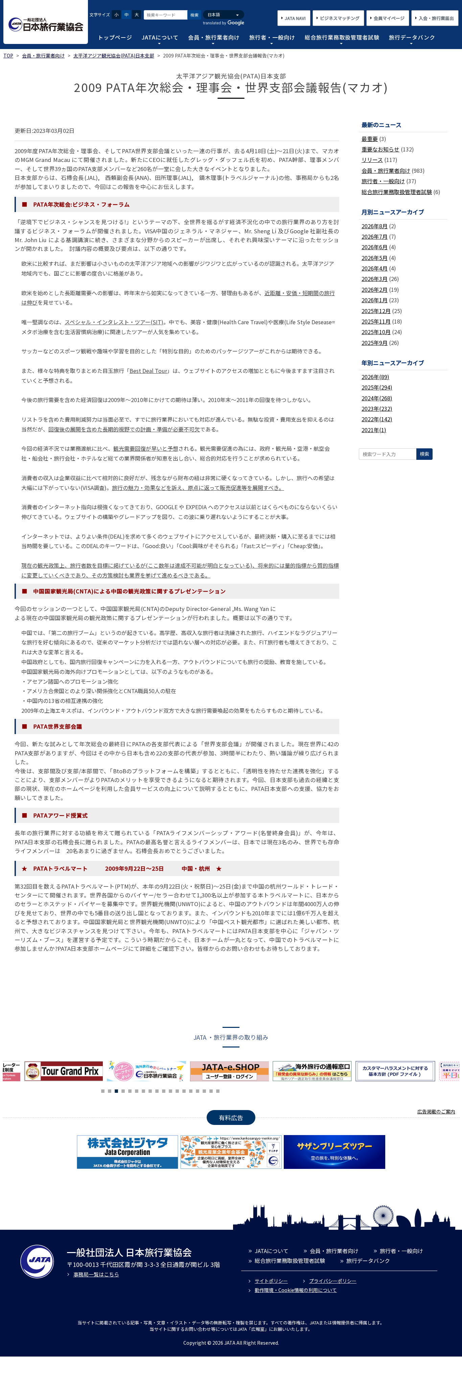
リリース (372, 160)
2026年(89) (375, 377)
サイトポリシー (271, 1280)
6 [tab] (136, 1090)
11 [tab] (170, 1090)
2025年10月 (376, 332)
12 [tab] (177, 1090)
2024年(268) (377, 398)
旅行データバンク (412, 37)
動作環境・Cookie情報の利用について (296, 1290)
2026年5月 (375, 258)
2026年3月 (375, 279)
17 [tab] (211, 1090)
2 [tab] (109, 1090)
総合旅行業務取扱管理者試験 (342, 37)
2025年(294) (377, 387)
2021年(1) (374, 430)
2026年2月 (375, 289)
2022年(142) (377, 419)
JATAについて (160, 37)
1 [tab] (102, 1090)
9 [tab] (157, 1090)
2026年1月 (375, 300)
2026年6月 (375, 247)
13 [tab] (184, 1090)
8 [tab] (150, 1090)
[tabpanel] (79, 1071)
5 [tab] (129, 1090)
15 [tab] (197, 1090)
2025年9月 (375, 342)
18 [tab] (217, 1090)
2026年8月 (375, 226)
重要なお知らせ (380, 149)
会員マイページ (389, 18)
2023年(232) (377, 408)
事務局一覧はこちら (96, 1274)
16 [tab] (204, 1090)
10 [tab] (163, 1090)
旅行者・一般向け (272, 37)
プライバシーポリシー (332, 1280)
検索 (194, 15)
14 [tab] (190, 1090)
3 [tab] (116, 1090)
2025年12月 (376, 311)
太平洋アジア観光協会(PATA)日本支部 (113, 55)
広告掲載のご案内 (436, 1111)
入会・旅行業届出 (436, 18)
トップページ (115, 37)
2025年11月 (376, 321)
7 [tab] (143, 1090)
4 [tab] (123, 1090)
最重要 (370, 139)
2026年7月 (375, 236)
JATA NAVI (295, 18)
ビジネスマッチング (340, 18)
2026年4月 (375, 268)
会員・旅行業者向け (214, 37)
